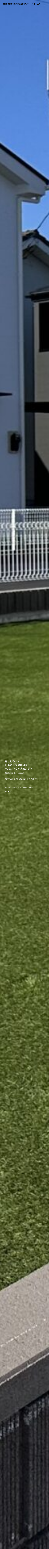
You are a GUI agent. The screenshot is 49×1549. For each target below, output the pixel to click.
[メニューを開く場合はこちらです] (45, 4)
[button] (5, 791)
